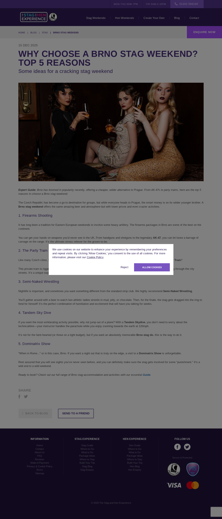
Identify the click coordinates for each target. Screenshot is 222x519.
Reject (124, 267)
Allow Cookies (152, 267)
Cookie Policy (95, 257)
